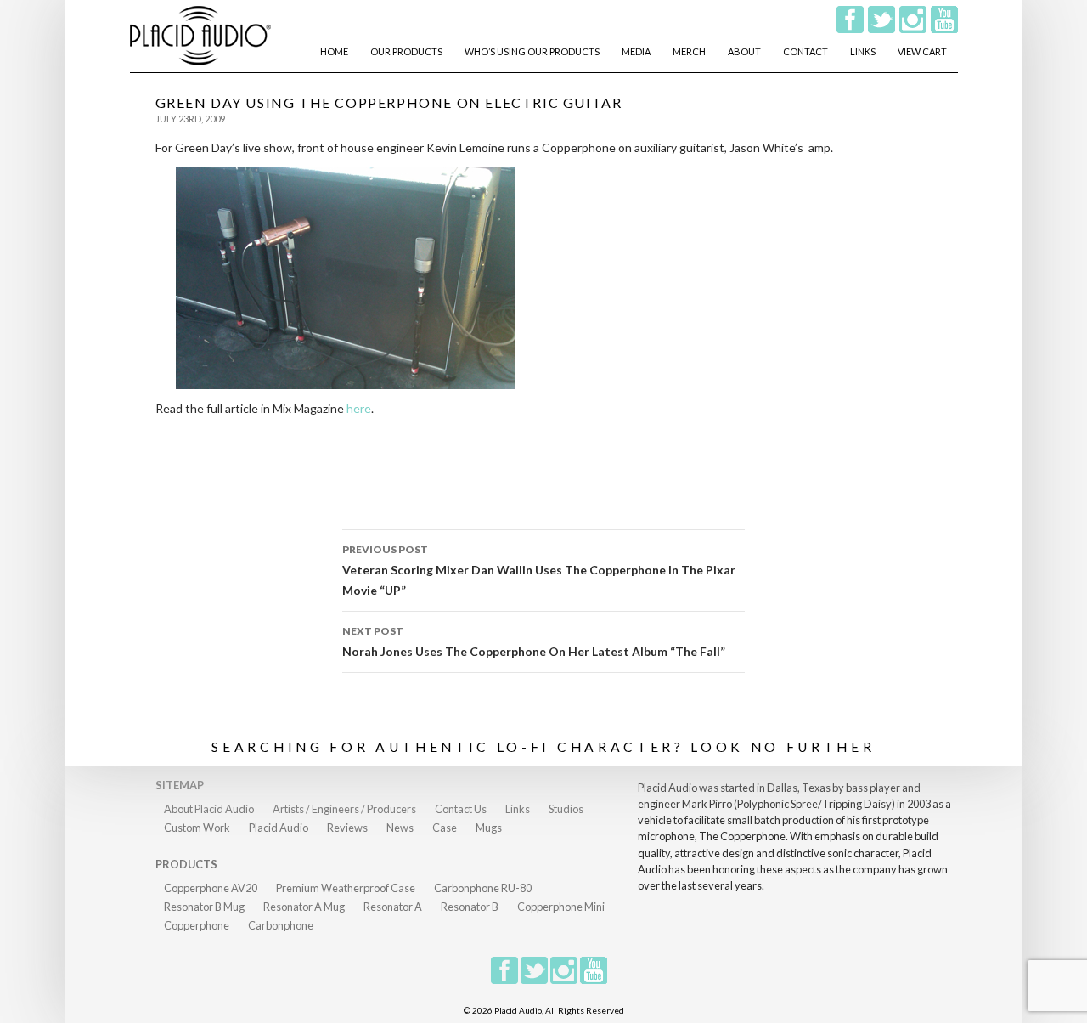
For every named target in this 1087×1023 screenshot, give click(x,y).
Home (334, 51)
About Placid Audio (209, 809)
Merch (689, 51)
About (744, 51)
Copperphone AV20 (210, 888)
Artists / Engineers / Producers (344, 809)
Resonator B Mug (204, 906)
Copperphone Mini (561, 906)
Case (444, 827)
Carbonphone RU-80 (483, 888)
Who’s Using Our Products (532, 51)
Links (863, 51)
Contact (805, 51)
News (400, 827)
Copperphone (196, 925)
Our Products (406, 51)
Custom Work (197, 827)
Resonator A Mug (304, 906)
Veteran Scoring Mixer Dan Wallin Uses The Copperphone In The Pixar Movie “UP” (538, 570)
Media (636, 51)
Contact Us (461, 809)
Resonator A (392, 906)
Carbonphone (280, 925)
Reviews (347, 827)
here (357, 408)
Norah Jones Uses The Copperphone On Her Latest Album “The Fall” (533, 641)
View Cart (922, 51)
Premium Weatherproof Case (345, 888)
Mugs (489, 827)
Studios (566, 809)
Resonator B (469, 906)
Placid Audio (278, 827)
